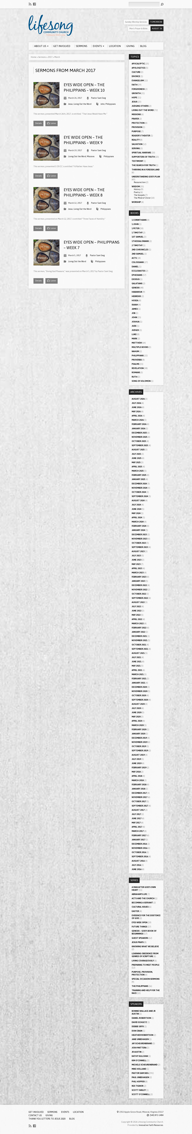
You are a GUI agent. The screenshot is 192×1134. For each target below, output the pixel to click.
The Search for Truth (143, 165)
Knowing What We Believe (145, 946)
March (57, 57)
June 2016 (136, 869)
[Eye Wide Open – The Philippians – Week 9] (46, 159)
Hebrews (136, 296)
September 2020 (140, 700)
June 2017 (136, 818)
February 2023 (139, 577)
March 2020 (138, 725)
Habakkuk (137, 292)
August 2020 (138, 704)
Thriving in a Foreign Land (146, 170)
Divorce (136, 76)
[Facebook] (34, 4)
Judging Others (140, 106)
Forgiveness (138, 89)
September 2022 (140, 598)
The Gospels (139, 195)
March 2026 (138, 420)
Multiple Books (140, 347)
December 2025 (139, 433)
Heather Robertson (142, 1035)
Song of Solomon (141, 381)
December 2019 (139, 738)
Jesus (70, 104)
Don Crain (137, 1031)
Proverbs (137, 360)
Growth (136, 93)
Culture (136, 72)
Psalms (135, 364)
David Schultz (139, 1022)
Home (33, 57)
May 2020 (136, 717)
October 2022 (139, 594)
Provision (137, 127)
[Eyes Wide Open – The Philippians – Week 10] (46, 106)
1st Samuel (138, 237)
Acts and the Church (143, 898)
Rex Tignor (137, 1086)
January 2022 (138, 632)
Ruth (134, 377)
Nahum (135, 351)
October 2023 (139, 543)
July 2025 (136, 454)
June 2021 (136, 661)
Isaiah (135, 305)
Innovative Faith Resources (151, 1125)
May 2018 (136, 772)
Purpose (136, 131)
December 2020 (139, 687)
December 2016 (139, 844)
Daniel (135, 267)
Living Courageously (143, 961)
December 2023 (139, 534)
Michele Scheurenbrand (144, 1065)
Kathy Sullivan (140, 1056)
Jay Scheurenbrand (142, 1043)
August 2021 (138, 653)
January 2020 (138, 734)
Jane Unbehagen (140, 1039)
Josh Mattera (139, 1048)
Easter (135, 911)
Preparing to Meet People (145, 965)
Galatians (137, 283)
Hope (134, 97)
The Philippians (140, 986)
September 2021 (140, 649)
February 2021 (139, 678)
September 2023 (140, 547)
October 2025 (139, 441)
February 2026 (139, 424)
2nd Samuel (138, 254)
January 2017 (138, 840)
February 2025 (139, 475)
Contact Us (35, 1115)
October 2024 (139, 492)
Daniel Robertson (141, 1018)
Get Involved (36, 1112)
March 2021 (138, 674)
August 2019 (138, 755)
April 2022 (137, 619)
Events (65, 1112)
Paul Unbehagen (140, 1077)
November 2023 (139, 539)
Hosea (135, 300)
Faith (134, 85)
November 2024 (139, 488)
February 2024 (139, 526)
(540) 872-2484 (156, 1115)
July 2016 (136, 865)
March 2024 (138, 522)
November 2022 (139, 590)
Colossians (138, 262)
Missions (90, 156)
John (102, 104)
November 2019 (139, 742)
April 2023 (137, 568)
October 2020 (139, 695)
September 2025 (140, 445)
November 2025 (139, 437)
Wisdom (136, 186)
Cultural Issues (140, 907)
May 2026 (136, 411)
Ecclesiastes (138, 271)
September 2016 (140, 856)
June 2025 (136, 458)
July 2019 (136, 759)
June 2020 (136, 712)
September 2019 (140, 750)
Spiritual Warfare (141, 153)
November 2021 (139, 640)
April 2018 (137, 776)
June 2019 (136, 763)
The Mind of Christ (142, 198)
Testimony (137, 161)
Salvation (137, 144)
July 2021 (136, 657)
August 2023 (138, 551)
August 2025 (138, 450)
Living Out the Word (82, 104)
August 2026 (138, 399)
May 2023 (136, 564)
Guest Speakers (140, 938)
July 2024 (136, 505)
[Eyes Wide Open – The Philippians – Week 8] (46, 211)
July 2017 (136, 814)
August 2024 (138, 500)
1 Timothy (137, 232)
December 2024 (139, 484)
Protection (138, 123)
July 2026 (136, 403)
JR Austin (136, 1052)
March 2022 (138, 623)
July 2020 (136, 708)
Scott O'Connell (141, 1094)
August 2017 (138, 810)
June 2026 (136, 407)
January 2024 (138, 530)
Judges (135, 330)
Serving (136, 148)
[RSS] (30, 4)
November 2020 (139, 691)
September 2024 (140, 496)
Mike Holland (139, 1069)
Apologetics (138, 68)
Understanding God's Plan (146, 177)
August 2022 (138, 602)
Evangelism (138, 80)
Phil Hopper (138, 1081)
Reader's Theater (141, 136)
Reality (136, 140)
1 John (135, 224)
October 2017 (139, 801)
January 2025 (138, 479)
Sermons (42, 57)
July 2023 (136, 555)
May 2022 (136, 615)
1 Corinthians (139, 220)
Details (38, 123)
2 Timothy (137, 245)
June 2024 (136, 509)
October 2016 (139, 852)
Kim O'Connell (139, 1060)
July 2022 (136, 606)
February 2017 (139, 835)
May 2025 (136, 462)
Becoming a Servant (142, 903)
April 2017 (137, 827)
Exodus (136, 279)
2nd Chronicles (140, 250)
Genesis (136, 288)
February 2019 (139, 767)
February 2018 (139, 784)
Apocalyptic (138, 64)
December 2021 (139, 636)
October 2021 (139, 645)
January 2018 (138, 789)
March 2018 (138, 780)
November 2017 (139, 797)
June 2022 (136, 611)
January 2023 (138, 581)
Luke (134, 334)
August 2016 (138, 861)
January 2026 (138, 428)
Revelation (138, 368)
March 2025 (138, 471)
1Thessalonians (140, 241)
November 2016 (139, 848)
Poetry (137, 192)
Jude (134, 326)
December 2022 (139, 585)
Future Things (139, 927)
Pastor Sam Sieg (98, 98)
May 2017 (136, 823)
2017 (50, 57)
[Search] (162, 4)
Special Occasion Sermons (146, 979)
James (135, 309)
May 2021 (136, 666)
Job (133, 313)
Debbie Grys (138, 1026)
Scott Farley (139, 1090)
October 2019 (139, 746)
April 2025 (137, 467)
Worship (136, 202)
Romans (136, 372)
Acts (134, 258)
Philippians (110, 104)
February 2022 (139, 628)
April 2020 (137, 721)
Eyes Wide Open (139, 922)
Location (78, 1112)
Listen (53, 123)
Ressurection (139, 182)
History (137, 189)
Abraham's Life (139, 894)
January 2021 (138, 683)
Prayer (135, 119)
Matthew (137, 343)
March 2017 (138, 831)
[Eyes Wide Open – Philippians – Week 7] (46, 264)
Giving (49, 1115)
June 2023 (136, 560)
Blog (72, 1118)
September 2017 (140, 806)
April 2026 (137, 416)
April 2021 (137, 670)
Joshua (135, 322)
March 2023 (138, 572)
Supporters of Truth (143, 157)
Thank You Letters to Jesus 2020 (47, 1118)
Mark (134, 338)
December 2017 (139, 793)
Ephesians (137, 275)
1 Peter (135, 228)
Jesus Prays (138, 942)
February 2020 (139, 729)
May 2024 (136, 513)
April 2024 (137, 517)
